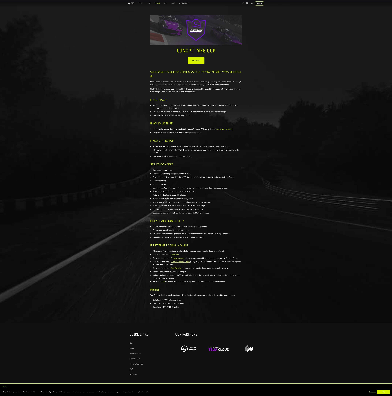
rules (163, 281)
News (149, 3)
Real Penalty (176, 268)
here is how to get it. (224, 129)
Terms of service (136, 364)
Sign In (259, 3)
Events (157, 3)
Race (132, 343)
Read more (372, 392)
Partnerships (184, 3)
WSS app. (175, 254)
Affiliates (133, 374)
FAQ (165, 3)
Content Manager (178, 258)
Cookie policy (135, 359)
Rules (172, 3)
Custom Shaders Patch (180, 262)
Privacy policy (135, 353)
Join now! (196, 60)
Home (141, 3)
